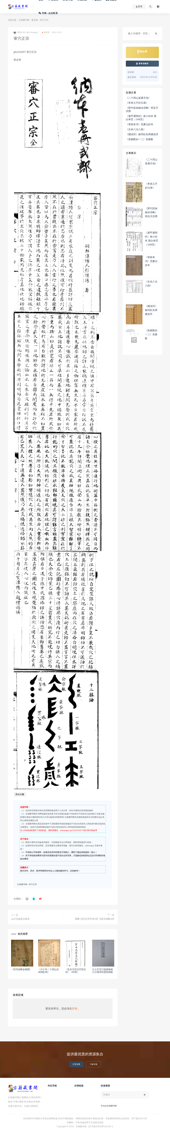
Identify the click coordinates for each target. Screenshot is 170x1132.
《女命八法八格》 (136, 129)
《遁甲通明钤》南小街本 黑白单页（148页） (141, 118)
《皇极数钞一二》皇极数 (139, 139)
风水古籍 (19, 794)
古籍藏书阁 (24, 20)
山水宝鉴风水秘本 (20, 919)
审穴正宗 (33, 884)
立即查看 (76, 1064)
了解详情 (93, 1064)
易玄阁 (34, 20)
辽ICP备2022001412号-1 (100, 1127)
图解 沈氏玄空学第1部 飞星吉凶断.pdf (94, 919)
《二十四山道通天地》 (138, 98)
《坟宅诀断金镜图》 (21, 969)
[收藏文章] (27, 898)
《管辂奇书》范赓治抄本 (139, 124)
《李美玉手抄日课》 (137, 103)
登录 (74, 1008)
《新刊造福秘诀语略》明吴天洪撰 (142, 109)
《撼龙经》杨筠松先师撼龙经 (142, 134)
